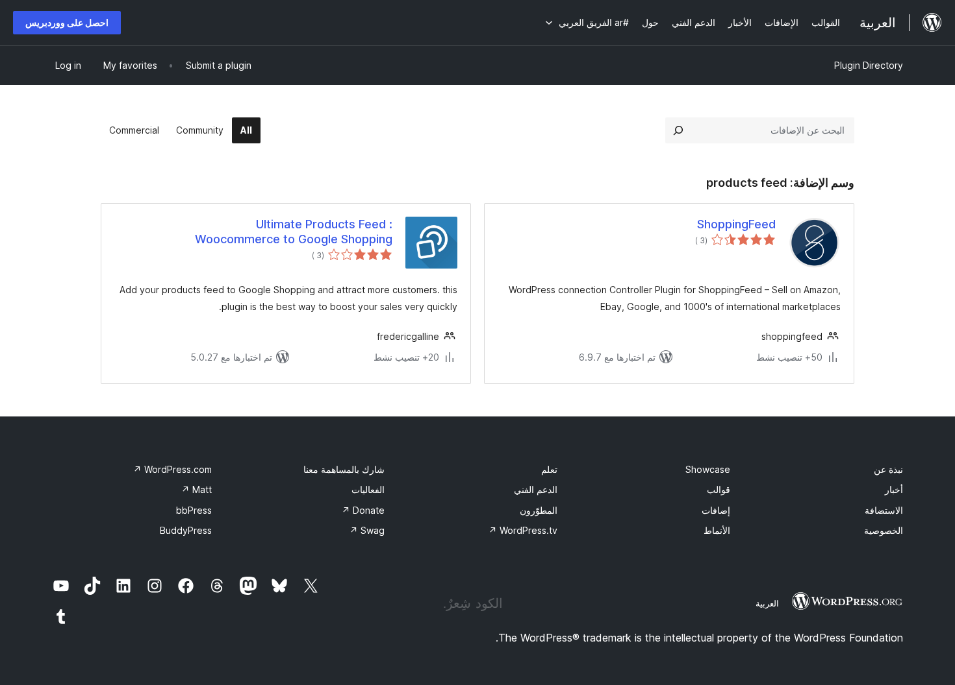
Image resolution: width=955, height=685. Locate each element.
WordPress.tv (523, 530)
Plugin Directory (868, 65)
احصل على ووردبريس (66, 22)
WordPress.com (172, 469)
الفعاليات (368, 489)
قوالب (718, 489)
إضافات (716, 510)
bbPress (194, 510)
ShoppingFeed (736, 224)
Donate (363, 510)
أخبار (894, 489)
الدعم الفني (535, 489)
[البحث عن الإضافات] (678, 130)
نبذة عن (888, 469)
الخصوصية (883, 530)
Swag (367, 530)
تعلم (549, 469)
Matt (196, 489)
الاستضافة (884, 510)
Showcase (707, 469)
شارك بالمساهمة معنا (344, 469)
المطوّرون (538, 510)
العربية (767, 603)
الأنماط (717, 530)
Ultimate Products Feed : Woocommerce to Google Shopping (293, 231)
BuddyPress (186, 530)
